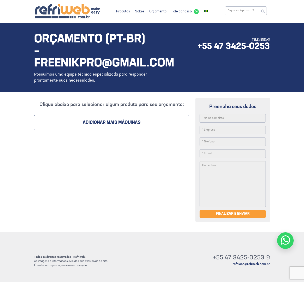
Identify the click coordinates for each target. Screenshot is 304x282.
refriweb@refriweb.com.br (251, 264)
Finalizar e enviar (233, 214)
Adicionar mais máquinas (112, 122)
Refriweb (67, 11)
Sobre (139, 11)
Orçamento (157, 11)
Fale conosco (182, 11)
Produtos (123, 11)
